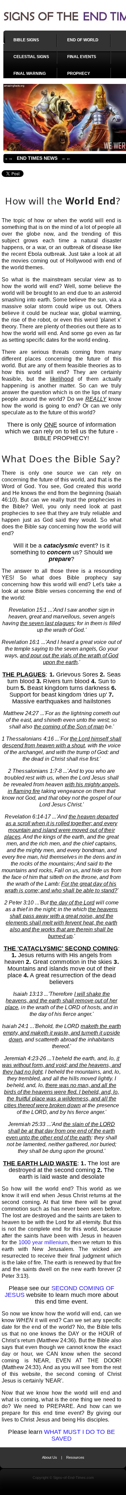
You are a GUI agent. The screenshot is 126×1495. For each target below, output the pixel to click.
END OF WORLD (82, 40)
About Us (49, 1457)
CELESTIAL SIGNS (31, 56)
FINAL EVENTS (81, 56)
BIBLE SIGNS (26, 40)
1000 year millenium (43, 1242)
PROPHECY (78, 73)
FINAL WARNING (29, 73)
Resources (75, 1457)
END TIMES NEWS (37, 158)
